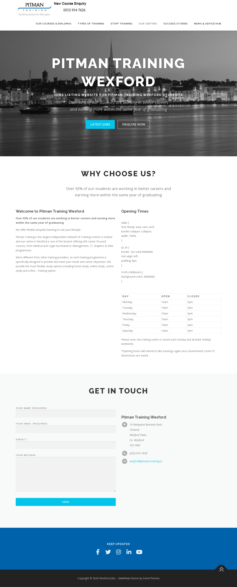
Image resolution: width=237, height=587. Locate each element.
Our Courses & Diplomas (53, 23)
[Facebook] (98, 552)
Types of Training (91, 23)
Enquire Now (133, 124)
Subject (21, 439)
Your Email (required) (32, 423)
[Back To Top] (221, 569)
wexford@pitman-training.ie (146, 461)
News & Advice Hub (207, 23)
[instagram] (118, 552)
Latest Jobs (100, 124)
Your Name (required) (31, 408)
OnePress (124, 578)
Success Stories (175, 23)
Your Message (26, 455)
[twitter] (108, 552)
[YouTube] (139, 552)
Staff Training (121, 23)
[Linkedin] (129, 552)
